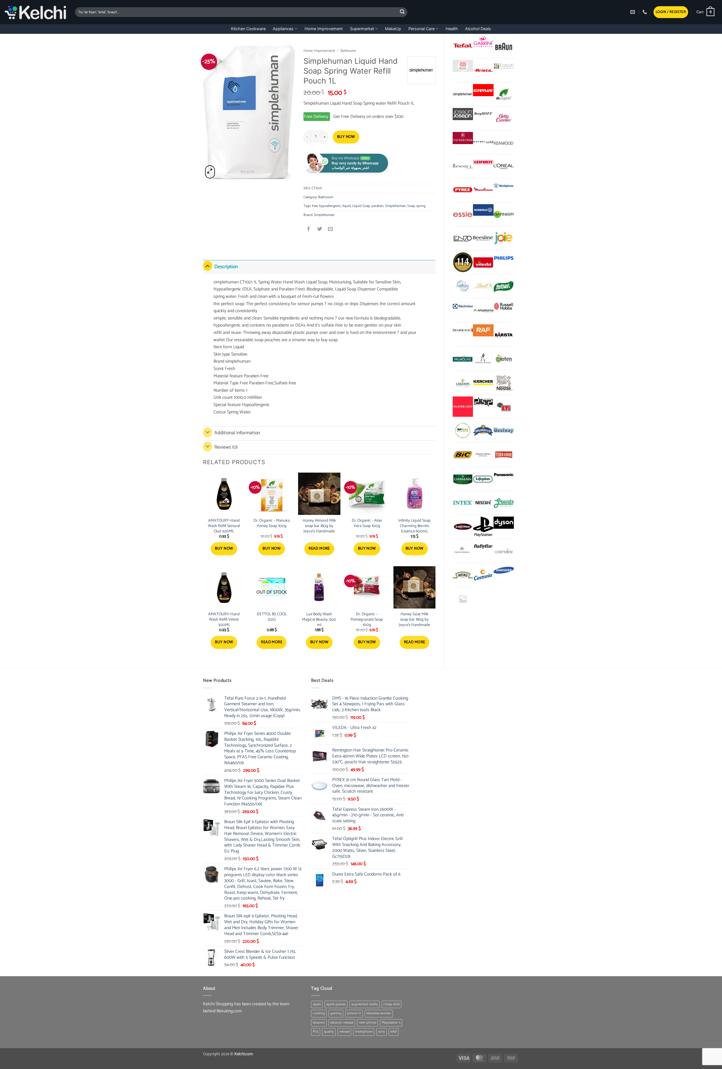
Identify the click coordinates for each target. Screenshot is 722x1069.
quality (329, 1032)
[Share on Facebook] (309, 229)
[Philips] (504, 258)
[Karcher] (483, 382)
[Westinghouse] (504, 186)
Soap (411, 206)
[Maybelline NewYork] (483, 142)
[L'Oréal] (504, 166)
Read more (319, 548)
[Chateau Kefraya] (463, 551)
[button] (670, 12)
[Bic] (463, 454)
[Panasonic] (504, 474)
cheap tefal (391, 1004)
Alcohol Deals (478, 28)
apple (317, 1004)
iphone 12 (354, 1013)
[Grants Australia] (504, 503)
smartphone (364, 1032)
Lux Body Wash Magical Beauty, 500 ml (319, 619)
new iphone (367, 1023)
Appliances (283, 28)
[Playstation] (483, 527)
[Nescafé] (483, 503)
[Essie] (463, 214)
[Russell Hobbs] (504, 306)
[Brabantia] (463, 599)
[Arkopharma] (483, 310)
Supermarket (362, 28)
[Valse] (463, 66)
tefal (393, 1032)
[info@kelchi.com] (633, 11)
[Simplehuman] (463, 94)
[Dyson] (504, 522)
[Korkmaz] (483, 210)
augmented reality (364, 1004)
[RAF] (483, 330)
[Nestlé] (504, 382)
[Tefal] (463, 46)
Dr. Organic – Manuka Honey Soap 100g (272, 523)
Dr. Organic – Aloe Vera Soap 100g (367, 523)
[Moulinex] (483, 190)
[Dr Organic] (504, 94)
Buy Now (346, 137)
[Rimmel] (463, 166)
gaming (336, 1013)
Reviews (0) (226, 447)
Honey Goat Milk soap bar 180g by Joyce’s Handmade (414, 619)
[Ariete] (483, 70)
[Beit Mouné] (463, 430)
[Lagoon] (463, 382)
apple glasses (336, 1004)
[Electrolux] (463, 306)
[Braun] (504, 46)
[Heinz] (463, 575)
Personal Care (421, 28)
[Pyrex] (463, 190)
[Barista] (504, 334)
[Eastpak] (463, 527)
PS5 (315, 1032)
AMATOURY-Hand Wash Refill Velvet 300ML (224, 619)
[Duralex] (463, 286)
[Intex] (463, 503)
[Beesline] (483, 238)
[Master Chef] (463, 406)
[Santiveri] (504, 286)
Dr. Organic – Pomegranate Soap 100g (367, 619)
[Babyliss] (483, 546)
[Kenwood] (504, 142)
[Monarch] (483, 430)
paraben (377, 206)
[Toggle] (207, 266)
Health (452, 28)
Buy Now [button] (224, 548)
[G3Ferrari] (483, 90)
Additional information (237, 433)
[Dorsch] (504, 66)
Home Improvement (324, 28)
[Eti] (504, 406)
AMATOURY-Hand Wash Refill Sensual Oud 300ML (224, 526)
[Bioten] (504, 358)
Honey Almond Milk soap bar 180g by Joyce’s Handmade (319, 526)
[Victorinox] (463, 138)
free (315, 206)
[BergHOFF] (483, 114)
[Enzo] (463, 238)
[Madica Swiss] (483, 454)
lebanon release (341, 1023)
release (344, 1032)
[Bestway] (504, 430)
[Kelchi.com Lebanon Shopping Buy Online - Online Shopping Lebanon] (35, 12)
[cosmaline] (504, 551)
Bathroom (348, 51)
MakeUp (393, 28)
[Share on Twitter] (320, 229)
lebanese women (378, 1013)
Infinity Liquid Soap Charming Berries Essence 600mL (414, 526)
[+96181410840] (645, 11)
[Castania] (483, 575)
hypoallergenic (330, 206)
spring (421, 206)
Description (226, 267)
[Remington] (463, 330)
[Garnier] (504, 214)
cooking (319, 1013)
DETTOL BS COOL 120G (272, 617)
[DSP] (483, 402)
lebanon (319, 1023)
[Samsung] (504, 571)
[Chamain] (463, 479)
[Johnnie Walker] (483, 358)
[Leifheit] (483, 162)
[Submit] (402, 12)
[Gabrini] (483, 42)
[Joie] (504, 238)
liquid (346, 206)
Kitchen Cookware (248, 28)
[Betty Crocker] (504, 118)
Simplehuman (324, 215)
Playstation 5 (391, 1023)
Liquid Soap (361, 206)
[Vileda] (483, 262)
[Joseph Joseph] (463, 114)
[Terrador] (504, 454)
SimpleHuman (395, 206)
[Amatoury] (463, 262)
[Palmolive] (463, 358)
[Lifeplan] (483, 479)
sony (381, 1032)
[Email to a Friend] (330, 229)
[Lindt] (483, 286)
